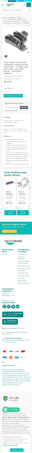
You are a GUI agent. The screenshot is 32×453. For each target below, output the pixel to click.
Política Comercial (24, 266)
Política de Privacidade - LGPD (8, 294)
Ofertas (4, 254)
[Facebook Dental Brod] (13, 306)
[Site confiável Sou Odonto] (11, 409)
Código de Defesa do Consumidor (23, 262)
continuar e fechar (16, 450)
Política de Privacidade (10, 445)
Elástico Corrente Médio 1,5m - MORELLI (22, 193)
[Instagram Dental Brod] (9, 306)
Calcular (24, 107)
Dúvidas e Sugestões (21, 258)
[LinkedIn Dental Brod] (17, 306)
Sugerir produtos (9, 231)
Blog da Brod (22, 281)
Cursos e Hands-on (24, 283)
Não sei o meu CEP (11, 110)
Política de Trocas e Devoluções (24, 269)
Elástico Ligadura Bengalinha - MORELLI (10, 193)
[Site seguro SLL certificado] (11, 399)
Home (4, 17)
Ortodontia (11, 17)
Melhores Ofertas (23, 275)
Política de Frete (23, 273)
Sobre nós (21, 254)
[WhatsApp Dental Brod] (4, 306)
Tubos (19, 17)
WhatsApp (21, 278)
